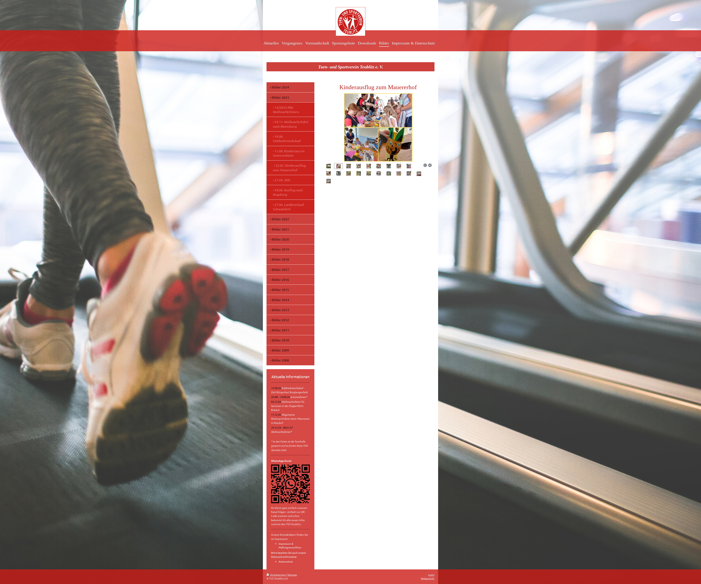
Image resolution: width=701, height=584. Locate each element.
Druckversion (278, 574)
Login (431, 574)
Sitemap (292, 574)
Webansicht (427, 578)
